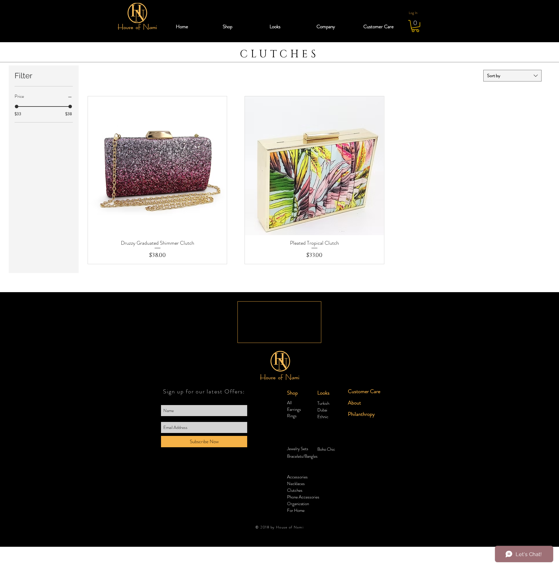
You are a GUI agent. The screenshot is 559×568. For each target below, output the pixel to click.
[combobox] (512, 75)
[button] (241, 26)
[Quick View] (157, 165)
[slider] (16, 106)
